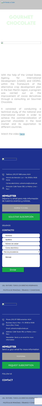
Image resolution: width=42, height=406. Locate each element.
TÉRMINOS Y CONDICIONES (31, 290)
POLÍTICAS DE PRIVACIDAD (11, 290)
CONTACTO (8, 230)
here (22, 133)
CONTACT (7, 380)
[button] (35, 5)
